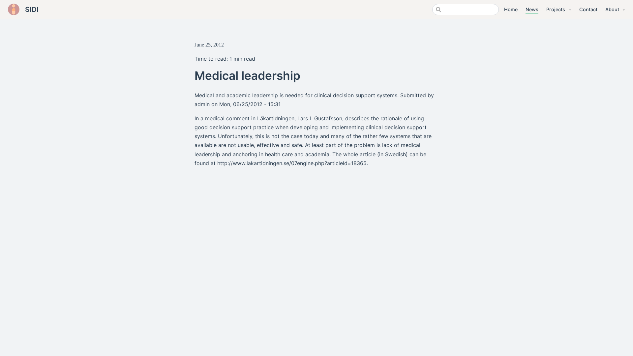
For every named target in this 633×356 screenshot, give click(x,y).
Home (511, 9)
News (532, 9)
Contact (588, 9)
